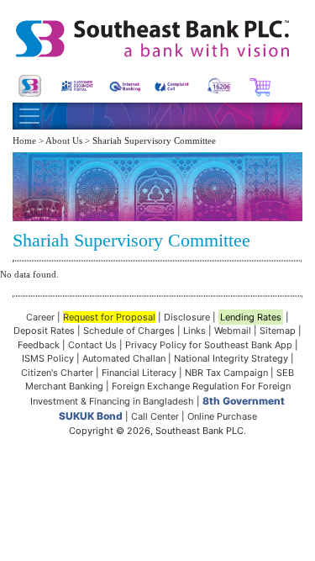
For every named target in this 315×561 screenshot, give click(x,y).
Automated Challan (123, 358)
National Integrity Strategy (231, 358)
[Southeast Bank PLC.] (157, 36)
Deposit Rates (44, 330)
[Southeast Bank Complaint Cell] (172, 85)
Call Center (155, 416)
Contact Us (92, 345)
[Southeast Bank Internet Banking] (125, 85)
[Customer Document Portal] (77, 85)
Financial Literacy (139, 372)
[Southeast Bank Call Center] (219, 85)
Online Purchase (222, 416)
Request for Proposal (109, 317)
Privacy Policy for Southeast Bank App (208, 345)
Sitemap (278, 330)
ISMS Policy (48, 358)
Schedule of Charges (129, 330)
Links (194, 330)
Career (40, 317)
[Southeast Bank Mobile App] (30, 85)
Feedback (39, 345)
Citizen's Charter (57, 372)
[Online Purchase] (266, 85)
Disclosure (187, 317)
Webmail (232, 330)
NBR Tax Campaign (226, 372)
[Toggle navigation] (29, 116)
